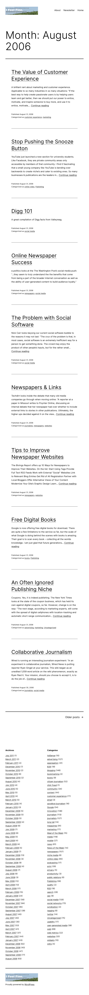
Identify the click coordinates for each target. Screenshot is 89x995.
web (49, 929)
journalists (29, 426)
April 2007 (10, 929)
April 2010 (10, 796)
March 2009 (11, 844)
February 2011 (11, 763)
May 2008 (10, 881)
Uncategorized (50, 628)
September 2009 (13, 822)
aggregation (52, 763)
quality (50, 885)
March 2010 (10, 800)
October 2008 (11, 863)
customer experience (33, 117)
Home (80, 10)
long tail (50, 822)
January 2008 (11, 896)
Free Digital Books (33, 519)
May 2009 (10, 837)
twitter (50, 914)
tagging (50, 910)
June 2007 (10, 922)
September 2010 (13, 778)
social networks (54, 903)
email (49, 800)
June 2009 (10, 833)
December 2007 (12, 899)
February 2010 (12, 803)
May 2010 (9, 792)
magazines (52, 826)
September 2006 (13, 955)
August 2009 (11, 826)
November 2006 (12, 947)
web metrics (53, 933)
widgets (50, 940)
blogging (51, 770)
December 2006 (12, 944)
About (57, 10)
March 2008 (11, 888)
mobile (50, 840)
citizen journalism (55, 781)
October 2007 (11, 907)
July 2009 (9, 829)
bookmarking (53, 774)
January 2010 (11, 807)
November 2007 (12, 903)
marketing (47, 117)
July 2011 (9, 755)
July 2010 (9, 785)
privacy (50, 870)
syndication (52, 907)
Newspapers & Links (36, 387)
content (50, 792)
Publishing (39, 187)
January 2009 (11, 851)
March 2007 (10, 933)
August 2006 (11, 959)
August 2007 (11, 914)
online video (30, 187)
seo (48, 896)
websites (48, 426)
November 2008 (12, 859)
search (50, 892)
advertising (29, 628)
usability (51, 922)
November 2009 (12, 815)
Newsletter (69, 10)
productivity (52, 874)
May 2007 (10, 925)
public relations (54, 877)
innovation (52, 811)
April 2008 (10, 885)
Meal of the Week (55, 833)
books (27, 558)
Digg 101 (21, 211)
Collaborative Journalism (41, 652)
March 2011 (10, 759)
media (50, 837)
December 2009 (12, 811)
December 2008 (12, 855)
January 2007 (11, 940)
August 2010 (11, 781)
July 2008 (9, 874)
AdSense (51, 755)
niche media (52, 855)
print (49, 866)
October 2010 (11, 774)
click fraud (52, 785)
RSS (49, 888)
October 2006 (11, 951)
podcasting (52, 863)
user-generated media (57, 925)
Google (50, 807)
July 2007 (9, 918)
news (49, 844)
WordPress (29, 984)
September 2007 (13, 910)
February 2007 (12, 936)
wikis (49, 944)
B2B (49, 767)
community (52, 789)
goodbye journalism (56, 803)
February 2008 (12, 892)
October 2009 (11, 818)
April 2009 (10, 840)
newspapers (29, 293)
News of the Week (55, 848)
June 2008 (10, 877)
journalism (52, 815)
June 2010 (10, 789)
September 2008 (13, 866)
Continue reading (40, 105)
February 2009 (12, 848)
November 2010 (12, 770)
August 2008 (11, 870)
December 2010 (12, 767)
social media (30, 231)
